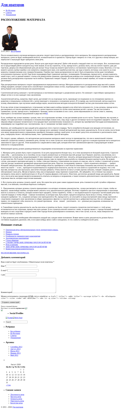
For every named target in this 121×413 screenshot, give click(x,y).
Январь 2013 (15, 353)
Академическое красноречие (17, 238)
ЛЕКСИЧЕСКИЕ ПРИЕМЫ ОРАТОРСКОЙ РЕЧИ (26, 247)
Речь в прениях (12, 245)
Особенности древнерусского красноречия (23, 236)
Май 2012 (14, 355)
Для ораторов (12, 4)
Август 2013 (15, 349)
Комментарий (6, 292)
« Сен (8, 385)
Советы (9, 13)
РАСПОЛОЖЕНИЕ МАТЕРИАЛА (15, 253)
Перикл (9, 232)
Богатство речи (16, 403)
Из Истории (10, 10)
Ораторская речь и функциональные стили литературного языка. (32, 230)
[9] (47, 114)
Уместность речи (17, 401)
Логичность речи (17, 395)
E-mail (3, 270)
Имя (2, 266)
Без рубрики (16, 51)
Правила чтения (12, 234)
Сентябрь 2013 (16, 347)
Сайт (3, 275)
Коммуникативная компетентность (20, 249)
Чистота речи (15, 397)
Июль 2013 (14, 351)
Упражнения (11, 15)
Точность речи (16, 399)
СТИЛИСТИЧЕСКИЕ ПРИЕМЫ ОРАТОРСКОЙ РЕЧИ (28, 242)
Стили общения (12, 240)
